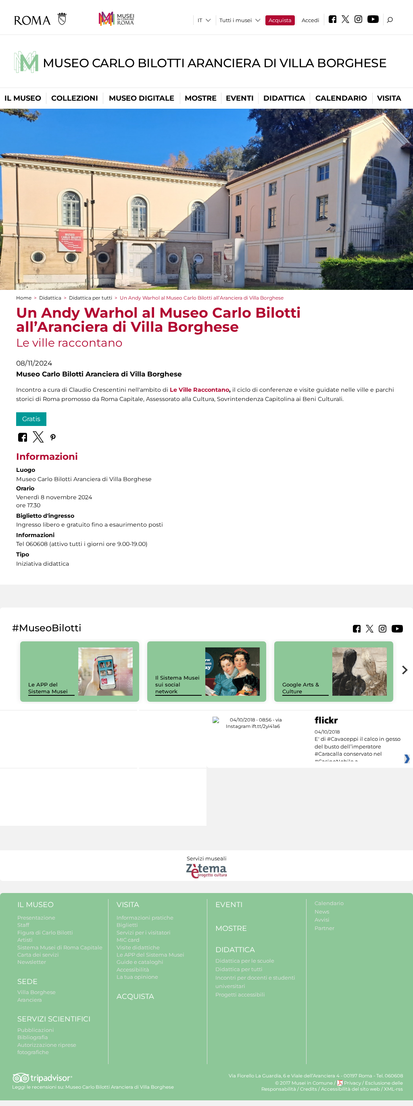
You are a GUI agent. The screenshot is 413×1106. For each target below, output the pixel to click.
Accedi (310, 20)
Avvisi (322, 919)
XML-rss (393, 1089)
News (322, 911)
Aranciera (29, 999)
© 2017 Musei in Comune (304, 1083)
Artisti (25, 939)
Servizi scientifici (53, 1019)
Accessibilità (133, 969)
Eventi (240, 98)
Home (23, 298)
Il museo (22, 98)
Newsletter (31, 962)
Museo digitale (141, 98)
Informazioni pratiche (145, 917)
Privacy (352, 1083)
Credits (308, 1089)
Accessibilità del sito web (350, 1089)
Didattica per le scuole (244, 960)
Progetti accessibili (240, 994)
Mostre (201, 98)
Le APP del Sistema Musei (48, 688)
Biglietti (127, 925)
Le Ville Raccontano (199, 389)
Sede (27, 981)
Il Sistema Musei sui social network (177, 684)
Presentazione (36, 917)
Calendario (341, 98)
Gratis (31, 419)
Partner (324, 928)
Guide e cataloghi (140, 962)
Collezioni (74, 98)
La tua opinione (137, 977)
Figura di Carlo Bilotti (45, 932)
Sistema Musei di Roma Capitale (59, 947)
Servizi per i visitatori (144, 932)
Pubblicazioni (35, 1030)
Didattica (284, 98)
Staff (23, 925)
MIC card (128, 939)
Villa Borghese (36, 992)
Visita (389, 98)
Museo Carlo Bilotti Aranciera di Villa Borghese (215, 63)
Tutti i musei (235, 20)
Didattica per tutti (90, 298)
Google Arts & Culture (300, 688)
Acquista (280, 20)
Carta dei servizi (38, 954)
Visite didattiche (138, 947)
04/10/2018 (357, 747)
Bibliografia (32, 1037)
